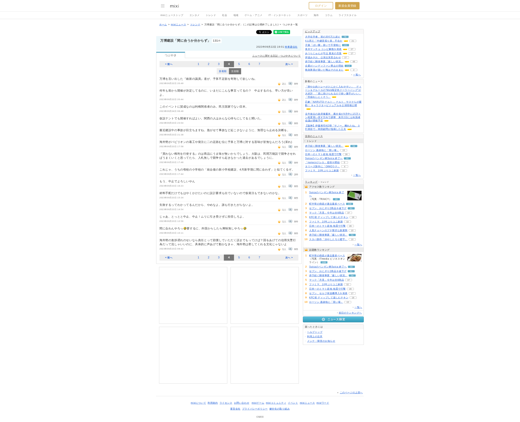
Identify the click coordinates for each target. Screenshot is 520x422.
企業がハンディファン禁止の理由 (324, 65)
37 (345, 57)
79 (345, 37)
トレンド (211, 15)
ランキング (311, 181)
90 (347, 158)
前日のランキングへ (350, 312)
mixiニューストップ (171, 15)
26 (346, 154)
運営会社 (235, 408)
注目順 (235, 71)
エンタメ (195, 15)
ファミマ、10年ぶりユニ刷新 (322, 170)
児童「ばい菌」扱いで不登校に (323, 45)
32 (343, 170)
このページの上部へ (351, 392)
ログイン (321, 5)
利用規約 (213, 402)
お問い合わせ (241, 402)
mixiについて (198, 402)
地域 (235, 15)
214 (348, 66)
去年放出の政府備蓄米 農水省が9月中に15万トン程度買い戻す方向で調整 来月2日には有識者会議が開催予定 (333, 117)
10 (352, 230)
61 (351, 208)
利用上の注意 (315, 336)
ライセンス (226, 402)
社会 (224, 15)
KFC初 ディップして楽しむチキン (328, 217)
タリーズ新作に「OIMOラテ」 (322, 166)
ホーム (163, 24)
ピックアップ (312, 31)
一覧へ (357, 74)
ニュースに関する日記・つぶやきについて (276, 55)
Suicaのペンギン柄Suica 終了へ (324, 158)
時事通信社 (291, 46)
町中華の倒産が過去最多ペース (327, 203)
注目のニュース (314, 136)
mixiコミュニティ (276, 402)
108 (349, 204)
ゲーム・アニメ (253, 15)
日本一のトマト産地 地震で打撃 (323, 154)
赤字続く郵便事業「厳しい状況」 (324, 61)
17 (352, 53)
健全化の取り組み (279, 408)
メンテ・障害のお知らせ (321, 341)
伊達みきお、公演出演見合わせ (323, 57)
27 (352, 49)
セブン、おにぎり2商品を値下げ (328, 208)
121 (345, 45)
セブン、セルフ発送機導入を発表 (328, 293)
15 (343, 150)
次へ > (289, 64)
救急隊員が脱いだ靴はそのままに (324, 69)
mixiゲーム (258, 402)
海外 (316, 15)
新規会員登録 (347, 5)
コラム (329, 15)
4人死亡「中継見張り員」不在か (323, 40)
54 (354, 146)
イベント (293, 402)
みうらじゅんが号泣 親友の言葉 (323, 53)
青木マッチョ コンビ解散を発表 (323, 49)
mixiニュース (178, 24)
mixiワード (322, 402)
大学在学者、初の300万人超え (322, 36)
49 (354, 61)
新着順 (223, 71)
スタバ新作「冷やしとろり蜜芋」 (328, 239)
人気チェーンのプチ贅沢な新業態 (328, 230)
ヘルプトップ (315, 332)
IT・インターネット (280, 15)
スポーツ (302, 15)
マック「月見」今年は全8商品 (326, 212)
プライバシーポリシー (255, 408)
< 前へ (168, 64)
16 (353, 217)
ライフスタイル (347, 15)
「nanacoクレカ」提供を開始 (322, 162)
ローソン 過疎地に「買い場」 (322, 150)
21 (353, 41)
